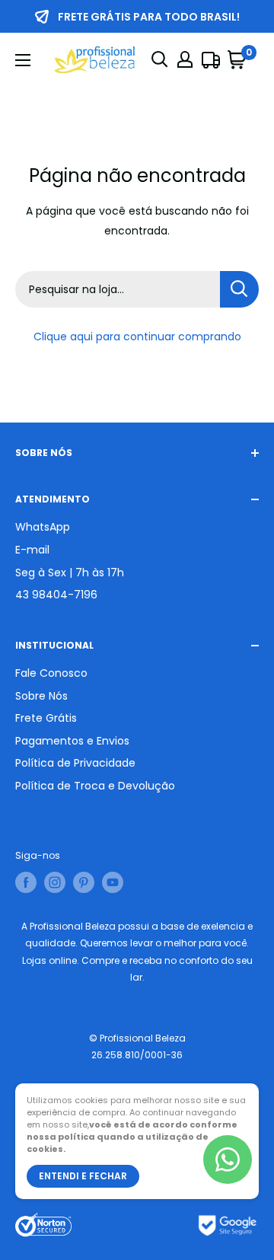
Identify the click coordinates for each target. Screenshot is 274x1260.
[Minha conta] (185, 59)
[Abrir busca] (159, 59)
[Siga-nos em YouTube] (112, 882)
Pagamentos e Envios (72, 740)
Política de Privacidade (75, 762)
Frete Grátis (46, 718)
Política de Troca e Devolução (95, 785)
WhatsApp (42, 526)
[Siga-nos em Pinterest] (83, 882)
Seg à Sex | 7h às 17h (69, 572)
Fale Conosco (51, 673)
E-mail (32, 549)
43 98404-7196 (56, 594)
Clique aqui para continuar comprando (137, 336)
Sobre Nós (41, 695)
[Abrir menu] (22, 60)
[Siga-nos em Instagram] (54, 882)
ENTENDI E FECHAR (83, 1175)
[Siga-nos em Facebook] (26, 882)
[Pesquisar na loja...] (239, 289)
